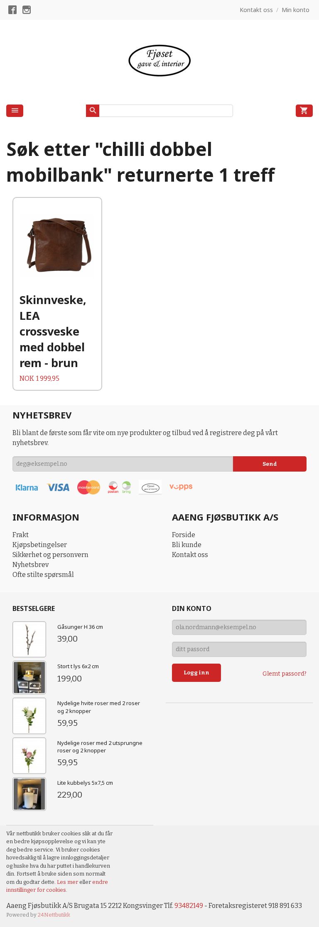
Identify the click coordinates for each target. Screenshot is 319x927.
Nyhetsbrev (30, 565)
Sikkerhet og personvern (50, 555)
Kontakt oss (190, 555)
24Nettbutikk (54, 915)
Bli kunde (186, 545)
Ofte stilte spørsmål (43, 575)
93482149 (188, 906)
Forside (183, 535)
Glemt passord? (285, 673)
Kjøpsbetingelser (39, 545)
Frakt (20, 535)
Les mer (68, 882)
